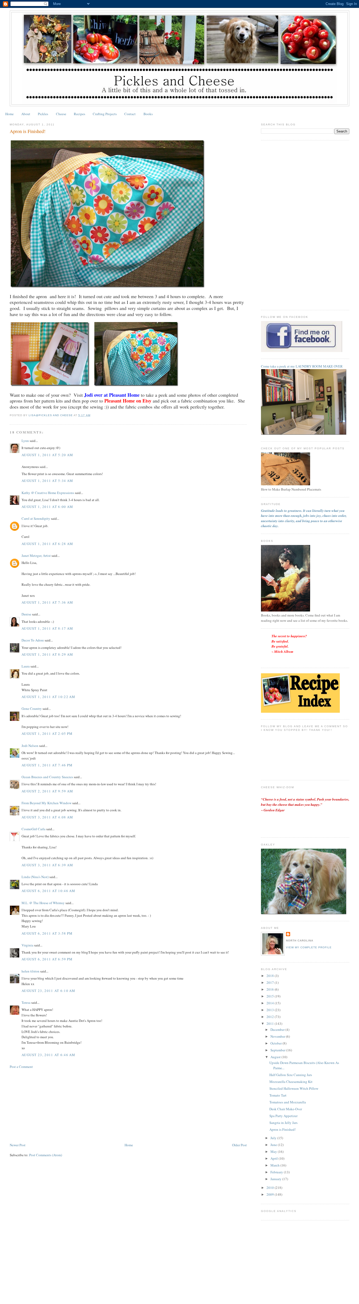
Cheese (61, 113)
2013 (270, 1009)
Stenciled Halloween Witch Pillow (293, 1088)
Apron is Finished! (282, 1129)
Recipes (79, 113)
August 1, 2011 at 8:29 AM (47, 654)
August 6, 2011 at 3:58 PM (47, 933)
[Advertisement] (49, 1105)
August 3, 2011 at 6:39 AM (47, 865)
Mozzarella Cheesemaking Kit (290, 1081)
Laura (26, 666)
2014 (270, 1003)
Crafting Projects (105, 113)
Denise (26, 614)
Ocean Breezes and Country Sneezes (47, 777)
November (278, 1036)
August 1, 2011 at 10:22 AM (48, 696)
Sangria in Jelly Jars (283, 1122)
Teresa (26, 1002)
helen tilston (30, 971)
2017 (270, 982)
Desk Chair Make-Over (285, 1109)
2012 (270, 1016)
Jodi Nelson (30, 745)
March (275, 1165)
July (273, 1137)
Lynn (25, 440)
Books (148, 113)
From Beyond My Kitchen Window (46, 803)
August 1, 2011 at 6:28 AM (47, 543)
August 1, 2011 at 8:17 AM (47, 628)
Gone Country (32, 708)
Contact (130, 113)
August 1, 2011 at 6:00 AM (47, 506)
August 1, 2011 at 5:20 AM (47, 454)
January (276, 1178)
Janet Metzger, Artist (36, 555)
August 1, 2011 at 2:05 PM (47, 733)
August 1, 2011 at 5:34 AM (47, 480)
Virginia (27, 945)
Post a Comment (21, 1066)
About (25, 113)
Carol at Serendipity (36, 518)
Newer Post (17, 1145)
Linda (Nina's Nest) (35, 876)
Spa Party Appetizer (283, 1115)
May (274, 1151)
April (274, 1158)
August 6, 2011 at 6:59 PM (47, 959)
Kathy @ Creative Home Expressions (48, 492)
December (277, 1029)
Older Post (239, 1145)
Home (9, 113)
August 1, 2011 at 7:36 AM (47, 602)
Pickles (43, 113)
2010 (270, 1187)
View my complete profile (309, 947)
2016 (270, 989)
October (276, 1043)
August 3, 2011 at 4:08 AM (47, 817)
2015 (270, 996)
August (275, 1057)
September (278, 1050)
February (277, 1172)
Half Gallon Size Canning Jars (290, 1074)
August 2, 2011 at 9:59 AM (47, 791)
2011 (270, 1023)
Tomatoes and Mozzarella (287, 1102)
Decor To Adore (33, 640)
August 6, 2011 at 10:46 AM (48, 890)
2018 (270, 975)
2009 (270, 1194)
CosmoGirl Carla (33, 829)
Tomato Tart (277, 1095)
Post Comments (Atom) (45, 1155)
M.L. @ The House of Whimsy (43, 902)
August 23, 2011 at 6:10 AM (48, 990)
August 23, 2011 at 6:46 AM (48, 1054)
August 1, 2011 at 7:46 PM (47, 765)
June (274, 1144)
